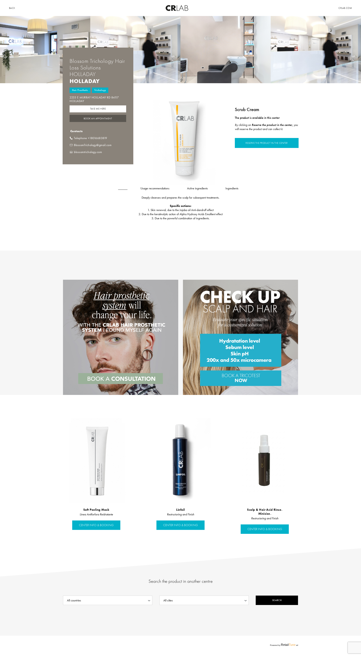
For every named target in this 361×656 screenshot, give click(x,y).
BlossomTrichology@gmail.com (92, 145)
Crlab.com (345, 8)
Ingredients (231, 188)
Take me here (98, 108)
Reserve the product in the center (266, 143)
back (12, 8)
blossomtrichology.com (88, 152)
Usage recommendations (154, 188)
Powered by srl (284, 644)
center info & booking (96, 525)
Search (276, 600)
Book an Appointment (98, 118)
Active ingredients (197, 188)
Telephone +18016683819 (90, 138)
